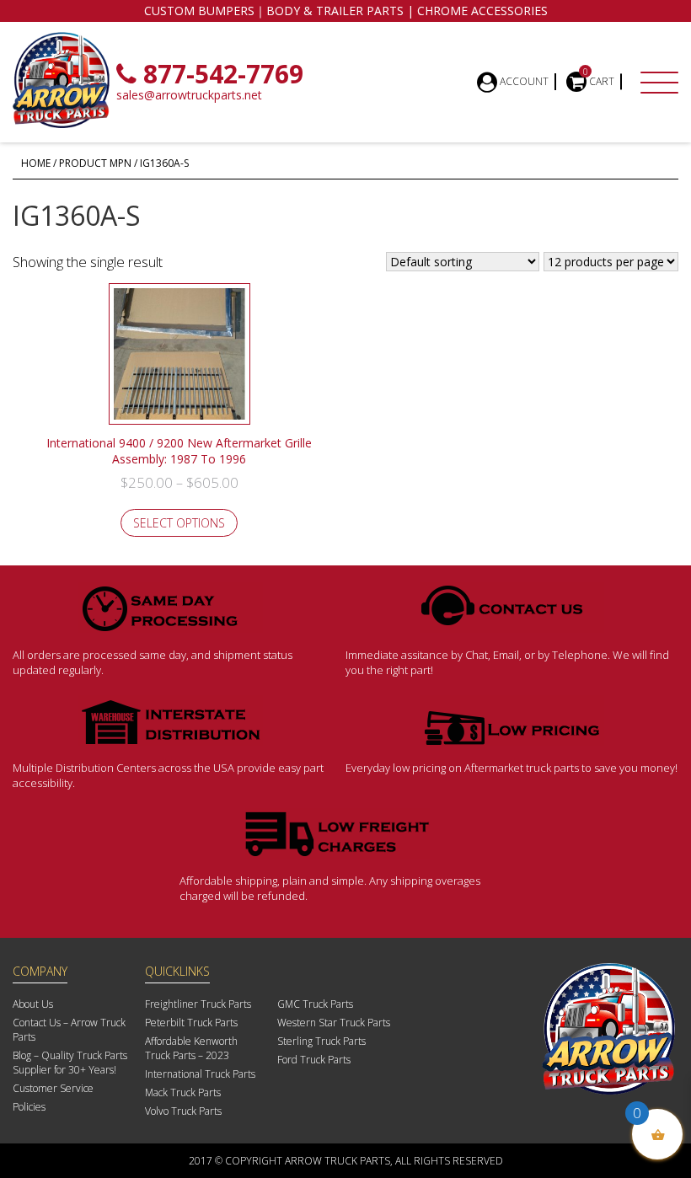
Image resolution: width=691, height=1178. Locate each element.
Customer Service (53, 1088)
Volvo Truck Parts (183, 1111)
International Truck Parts (200, 1074)
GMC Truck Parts (315, 1004)
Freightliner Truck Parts (198, 1004)
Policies (29, 1107)
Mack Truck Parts (183, 1092)
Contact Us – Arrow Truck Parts (69, 1029)
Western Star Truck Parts (333, 1022)
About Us (33, 1004)
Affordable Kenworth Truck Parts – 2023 (191, 1048)
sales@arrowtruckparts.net (189, 95)
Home (36, 163)
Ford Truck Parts (314, 1059)
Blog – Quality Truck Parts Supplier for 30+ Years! (70, 1062)
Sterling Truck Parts (321, 1041)
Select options (179, 523)
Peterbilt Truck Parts (191, 1022)
